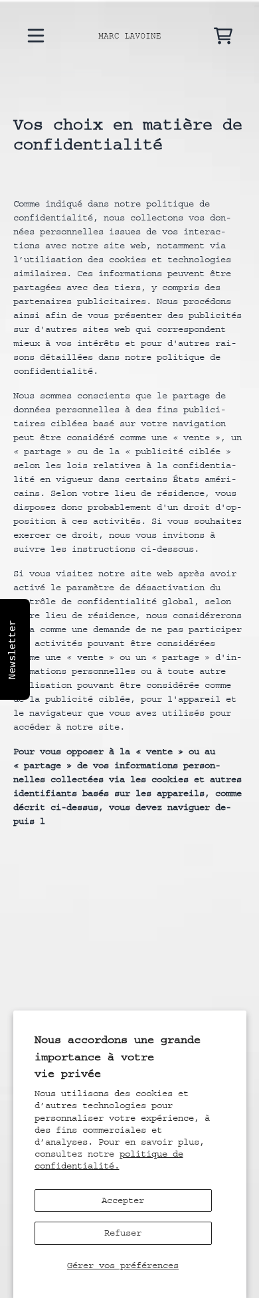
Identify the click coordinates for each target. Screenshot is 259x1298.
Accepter (123, 1200)
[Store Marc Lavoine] (129, 35)
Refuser (122, 1233)
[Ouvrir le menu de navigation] (35, 35)
